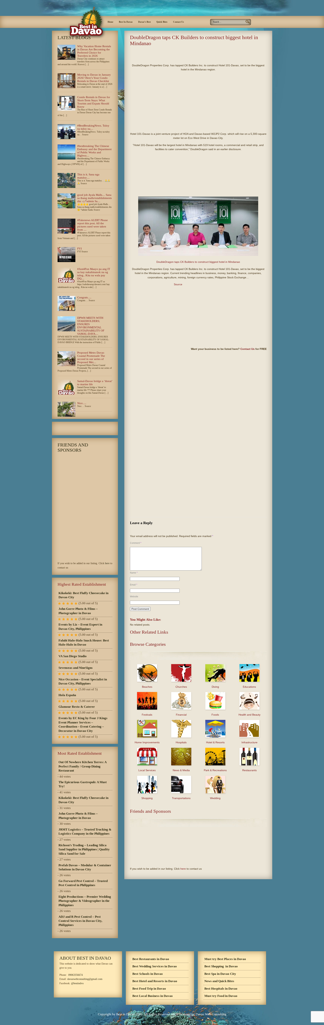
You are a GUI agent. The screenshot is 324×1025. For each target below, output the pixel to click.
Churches (181, 686)
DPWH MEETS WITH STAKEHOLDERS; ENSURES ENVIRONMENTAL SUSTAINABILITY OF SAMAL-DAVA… (90, 325)
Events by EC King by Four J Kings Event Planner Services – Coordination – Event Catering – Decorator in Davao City (82, 724)
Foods (215, 714)
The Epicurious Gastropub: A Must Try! (82, 784)
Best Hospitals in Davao (220, 988)
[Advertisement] (174, 53)
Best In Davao (126, 22)
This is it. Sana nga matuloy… (88, 176)
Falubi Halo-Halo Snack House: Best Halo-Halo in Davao (83, 642)
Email (133, 584)
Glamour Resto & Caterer (76, 706)
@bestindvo (77, 983)
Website (134, 596)
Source (178, 284)
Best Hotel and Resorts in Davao (154, 981)
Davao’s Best (144, 22)
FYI (79, 248)
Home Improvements (147, 742)
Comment (135, 543)
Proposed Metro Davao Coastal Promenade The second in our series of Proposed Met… (91, 357)
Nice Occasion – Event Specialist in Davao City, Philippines (82, 681)
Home (110, 22)
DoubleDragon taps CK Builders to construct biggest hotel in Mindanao (198, 261)
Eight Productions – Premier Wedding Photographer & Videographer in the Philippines (84, 901)
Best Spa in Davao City (220, 974)
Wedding (215, 798)
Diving (215, 686)
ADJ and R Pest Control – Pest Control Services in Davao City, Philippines (80, 921)
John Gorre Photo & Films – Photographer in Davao (78, 611)
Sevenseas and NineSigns (75, 668)
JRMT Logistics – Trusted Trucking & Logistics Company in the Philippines (84, 831)
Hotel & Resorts (215, 742)
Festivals (147, 714)
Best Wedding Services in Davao (154, 966)
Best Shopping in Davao (221, 966)
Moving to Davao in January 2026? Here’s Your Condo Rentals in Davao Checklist (94, 78)
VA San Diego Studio (72, 656)
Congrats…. (84, 297)
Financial (181, 714)
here (183, 868)
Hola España (67, 695)
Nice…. (81, 403)
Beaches (147, 686)
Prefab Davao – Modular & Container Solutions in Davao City (84, 867)
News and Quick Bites (219, 981)
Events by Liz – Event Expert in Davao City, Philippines (80, 626)
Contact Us (178, 22)
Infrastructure (249, 742)
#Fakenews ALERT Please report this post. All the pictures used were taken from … (92, 225)
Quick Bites (161, 22)
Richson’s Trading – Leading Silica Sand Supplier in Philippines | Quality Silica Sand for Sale (84, 849)
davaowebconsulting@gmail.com (84, 979)
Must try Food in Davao (220, 996)
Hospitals (181, 742)
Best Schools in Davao (147, 974)
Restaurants (249, 770)
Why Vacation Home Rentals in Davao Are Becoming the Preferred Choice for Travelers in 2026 (94, 51)
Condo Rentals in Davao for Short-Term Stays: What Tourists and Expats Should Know (93, 102)
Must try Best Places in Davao (225, 959)
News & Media (181, 770)
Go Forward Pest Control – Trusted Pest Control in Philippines (83, 883)
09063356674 (75, 975)
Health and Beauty (249, 714)
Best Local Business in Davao (152, 996)
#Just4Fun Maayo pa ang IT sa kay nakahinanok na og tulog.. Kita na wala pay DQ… (93, 273)
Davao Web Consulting (211, 1014)
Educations (249, 686)
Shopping (147, 798)
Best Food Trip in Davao (149, 988)
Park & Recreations (215, 770)
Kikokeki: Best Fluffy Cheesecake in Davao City (83, 595)
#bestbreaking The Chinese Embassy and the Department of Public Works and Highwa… (94, 151)
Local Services (147, 770)
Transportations (181, 798)
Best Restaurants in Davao (150, 959)
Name (134, 572)
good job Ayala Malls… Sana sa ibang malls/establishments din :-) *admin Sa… (94, 198)
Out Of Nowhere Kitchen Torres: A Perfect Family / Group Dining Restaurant (82, 766)
